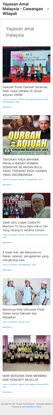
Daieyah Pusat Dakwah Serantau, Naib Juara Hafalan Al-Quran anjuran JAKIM (25, 91)
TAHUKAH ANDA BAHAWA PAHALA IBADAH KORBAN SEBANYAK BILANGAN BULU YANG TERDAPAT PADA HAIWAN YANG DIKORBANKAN (25, 167)
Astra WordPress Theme (31, 407)
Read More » (8, 107)
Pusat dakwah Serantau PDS (36, 99)
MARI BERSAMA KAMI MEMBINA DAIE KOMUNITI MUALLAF (25, 377)
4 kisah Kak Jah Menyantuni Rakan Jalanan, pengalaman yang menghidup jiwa (25, 256)
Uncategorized (8, 102)
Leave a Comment (10, 99)
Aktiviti (21, 99)
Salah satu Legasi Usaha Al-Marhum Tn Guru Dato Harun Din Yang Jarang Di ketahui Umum (25, 226)
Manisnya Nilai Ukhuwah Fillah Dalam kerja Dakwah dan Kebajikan (23, 313)
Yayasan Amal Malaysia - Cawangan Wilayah (22, 9)
